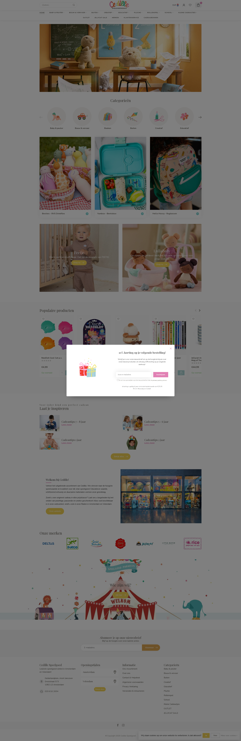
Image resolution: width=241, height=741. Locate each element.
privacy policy (157, 380)
